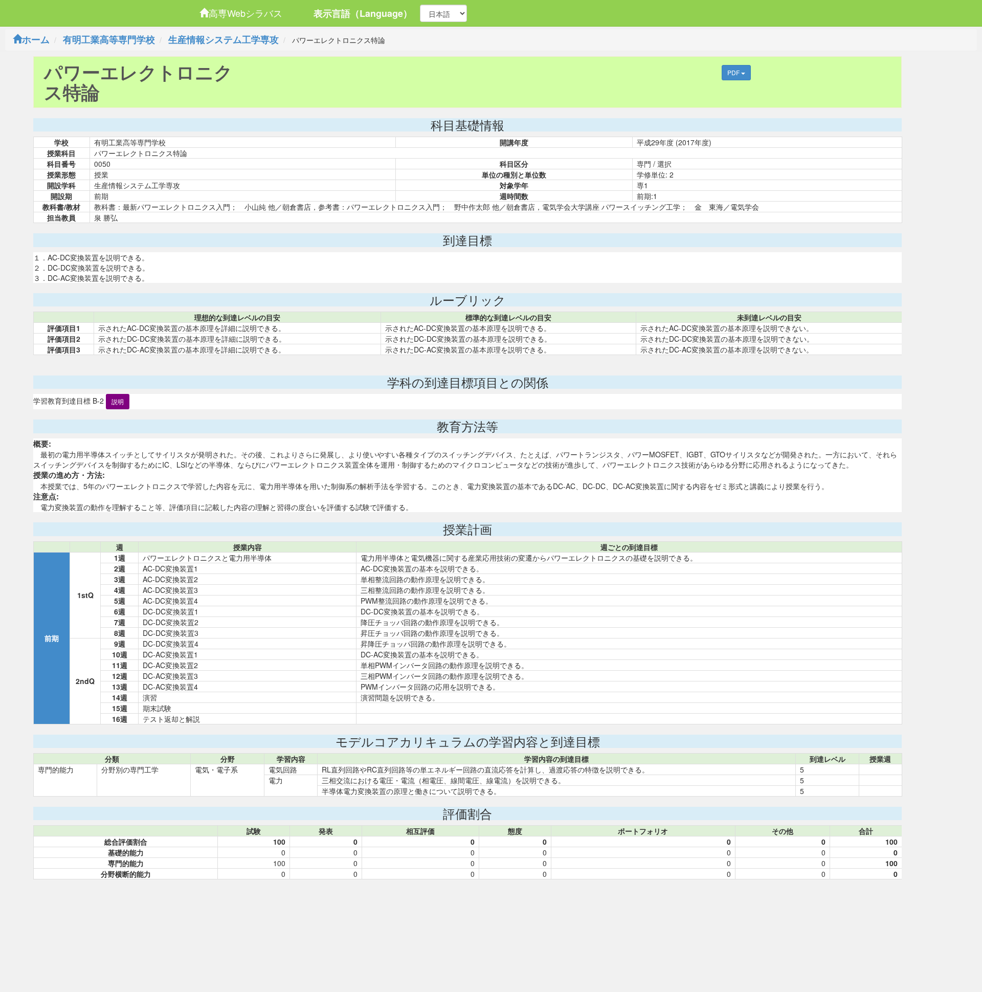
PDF (734, 72)
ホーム (36, 39)
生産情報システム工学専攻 (223, 39)
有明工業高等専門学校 (109, 39)
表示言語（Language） (363, 13)
